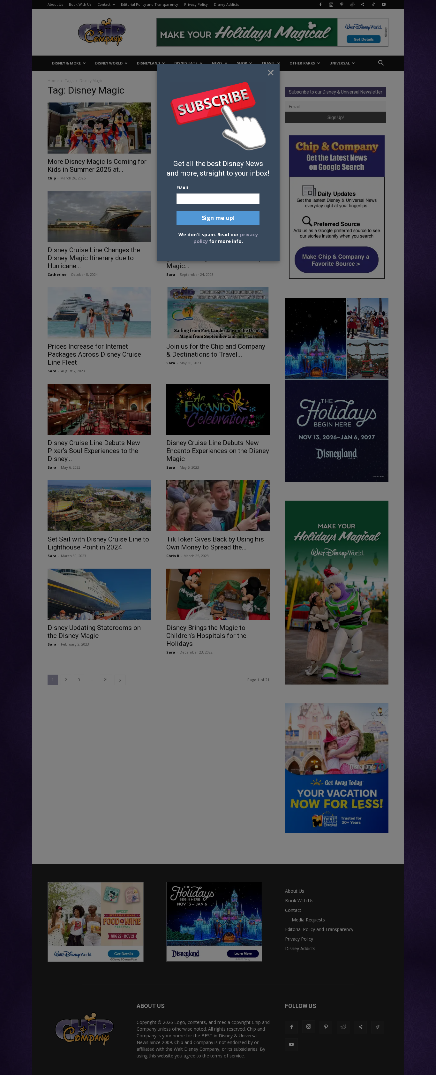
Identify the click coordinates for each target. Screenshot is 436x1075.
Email (183, 188)
